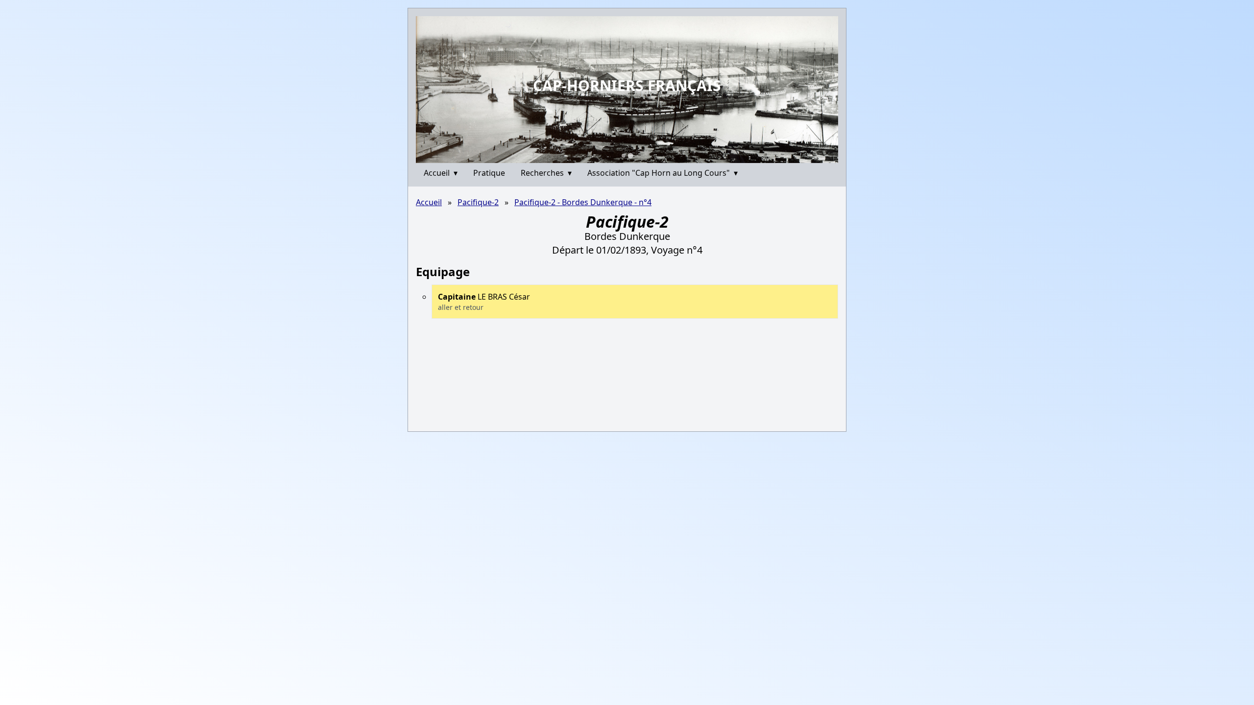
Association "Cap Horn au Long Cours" (662, 172)
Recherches (546, 172)
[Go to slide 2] (630, 155)
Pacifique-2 (478, 202)
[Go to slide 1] (624, 156)
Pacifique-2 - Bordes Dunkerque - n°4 (582, 202)
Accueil (441, 172)
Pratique (489, 172)
